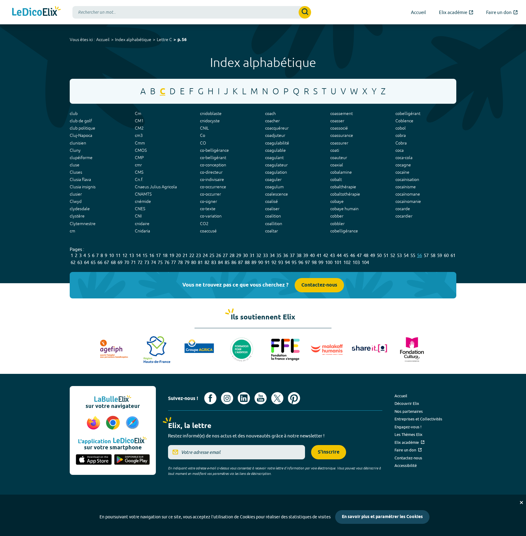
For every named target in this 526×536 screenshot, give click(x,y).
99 (320, 262)
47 (359, 255)
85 (227, 262)
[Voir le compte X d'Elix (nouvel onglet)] (277, 398)
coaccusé (208, 230)
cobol (400, 128)
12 (124, 255)
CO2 (204, 223)
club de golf (81, 120)
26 (218, 255)
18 (165, 255)
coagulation (276, 172)
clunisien (78, 143)
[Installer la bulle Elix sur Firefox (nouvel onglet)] (94, 423)
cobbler (337, 223)
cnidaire (142, 223)
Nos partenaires (408, 411)
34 (272, 255)
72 (140, 262)
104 (365, 262)
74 (153, 262)
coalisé (271, 201)
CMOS (141, 150)
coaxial (336, 164)
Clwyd (76, 201)
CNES (140, 208)
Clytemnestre (83, 223)
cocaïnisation (407, 179)
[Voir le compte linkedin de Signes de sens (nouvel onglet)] (244, 398)
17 (158, 255)
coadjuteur (275, 135)
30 (245, 255)
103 (356, 262)
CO (203, 143)
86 (233, 262)
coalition (273, 216)
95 (294, 262)
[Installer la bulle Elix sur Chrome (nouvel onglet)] (113, 423)
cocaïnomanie (408, 201)
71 (133, 262)
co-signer (208, 201)
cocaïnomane (407, 194)
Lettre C (164, 39)
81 (200, 262)
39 (305, 255)
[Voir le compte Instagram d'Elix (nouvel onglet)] (227, 398)
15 (144, 255)
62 (73, 262)
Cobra (401, 143)
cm (72, 230)
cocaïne (402, 172)
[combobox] (191, 12)
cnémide (143, 201)
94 (287, 262)
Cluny (75, 150)
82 (207, 262)
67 (106, 262)
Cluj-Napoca (81, 135)
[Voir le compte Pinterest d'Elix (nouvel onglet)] (294, 398)
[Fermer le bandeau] (521, 502)
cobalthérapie (343, 186)
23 (198, 255)
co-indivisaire (212, 179)
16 (151, 255)
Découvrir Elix (406, 403)
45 (345, 255)
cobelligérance (344, 230)
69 (119, 262)
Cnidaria (142, 230)
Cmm (140, 143)
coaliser (272, 208)
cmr (138, 164)
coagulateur (276, 164)
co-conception (213, 164)
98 (314, 262)
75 (160, 262)
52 (392, 255)
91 (267, 262)
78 (180, 262)
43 (332, 255)
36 (285, 255)
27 (225, 255)
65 (93, 262)
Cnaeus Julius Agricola (156, 186)
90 (260, 262)
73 (146, 262)
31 (252, 255)
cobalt (336, 179)
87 (240, 262)
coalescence (276, 194)
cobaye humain (344, 208)
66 (99, 262)
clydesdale (80, 208)
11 (118, 255)
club (74, 113)
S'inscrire (328, 452)
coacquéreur (277, 128)
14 (138, 255)
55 (412, 255)
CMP (139, 157)
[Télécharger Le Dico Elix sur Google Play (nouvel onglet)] (132, 460)
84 (220, 262)
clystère (77, 216)
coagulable (275, 150)
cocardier (403, 216)
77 (173, 262)
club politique (82, 128)
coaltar (271, 230)
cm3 (139, 135)
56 (419, 255)
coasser (337, 120)
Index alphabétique (133, 39)
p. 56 (182, 40)
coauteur (338, 157)
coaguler (273, 179)
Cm (138, 113)
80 (193, 262)
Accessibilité (405, 465)
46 (352, 255)
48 (365, 255)
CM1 (139, 120)
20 (178, 255)
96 (300, 262)
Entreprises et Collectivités (418, 418)
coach (270, 113)
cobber (336, 216)
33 (265, 255)
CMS (139, 172)
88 (247, 262)
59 (439, 255)
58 (432, 255)
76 (166, 262)
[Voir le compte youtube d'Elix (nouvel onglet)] (260, 398)
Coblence (404, 120)
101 (338, 262)
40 (312, 255)
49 (372, 255)
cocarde (402, 208)
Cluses (76, 172)
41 (319, 255)
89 (253, 262)
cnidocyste (210, 120)
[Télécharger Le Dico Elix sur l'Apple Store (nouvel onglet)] (94, 460)
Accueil (103, 39)
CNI (138, 216)
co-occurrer (210, 194)
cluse (74, 164)
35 (278, 255)
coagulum (274, 186)
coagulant (274, 157)
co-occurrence (213, 186)
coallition (273, 223)
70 (126, 262)
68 (113, 262)
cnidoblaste (211, 113)
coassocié (339, 128)
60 (446, 255)
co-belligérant (213, 157)
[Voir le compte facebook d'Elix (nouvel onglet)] (210, 398)
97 (307, 262)
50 (379, 255)
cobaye (337, 201)
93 (280, 262)
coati (334, 150)
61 (453, 255)
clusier (76, 194)
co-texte (208, 208)
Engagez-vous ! (408, 426)
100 (328, 262)
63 (79, 262)
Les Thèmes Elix (408, 434)
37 (292, 255)
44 (339, 255)
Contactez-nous (319, 285)
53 (399, 255)
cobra (400, 135)
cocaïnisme (405, 186)
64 (86, 262)
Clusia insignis (83, 186)
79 (186, 262)
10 (111, 255)
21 (185, 255)
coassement (341, 113)
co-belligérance (214, 150)
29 (238, 255)
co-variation (211, 216)
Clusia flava (80, 179)
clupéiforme (81, 157)
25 (211, 255)
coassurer (339, 143)
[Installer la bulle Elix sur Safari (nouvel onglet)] (132, 423)
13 (131, 255)
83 (213, 262)
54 (406, 255)
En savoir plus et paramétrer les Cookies (382, 517)
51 (386, 255)
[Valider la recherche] (305, 12)
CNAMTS (143, 194)
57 (426, 255)
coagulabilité (277, 143)
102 (347, 262)
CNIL (204, 128)
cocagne (403, 164)
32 (258, 255)
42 (325, 255)
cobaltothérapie (345, 194)
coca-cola (403, 157)
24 (205, 255)
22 (191, 255)
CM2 (139, 128)
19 (171, 255)
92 (274, 262)
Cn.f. (139, 179)
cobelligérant (407, 113)
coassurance (341, 135)
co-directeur (211, 172)
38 (298, 255)
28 (232, 255)
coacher (272, 120)
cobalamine (341, 172)
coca (399, 150)
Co (202, 135)
